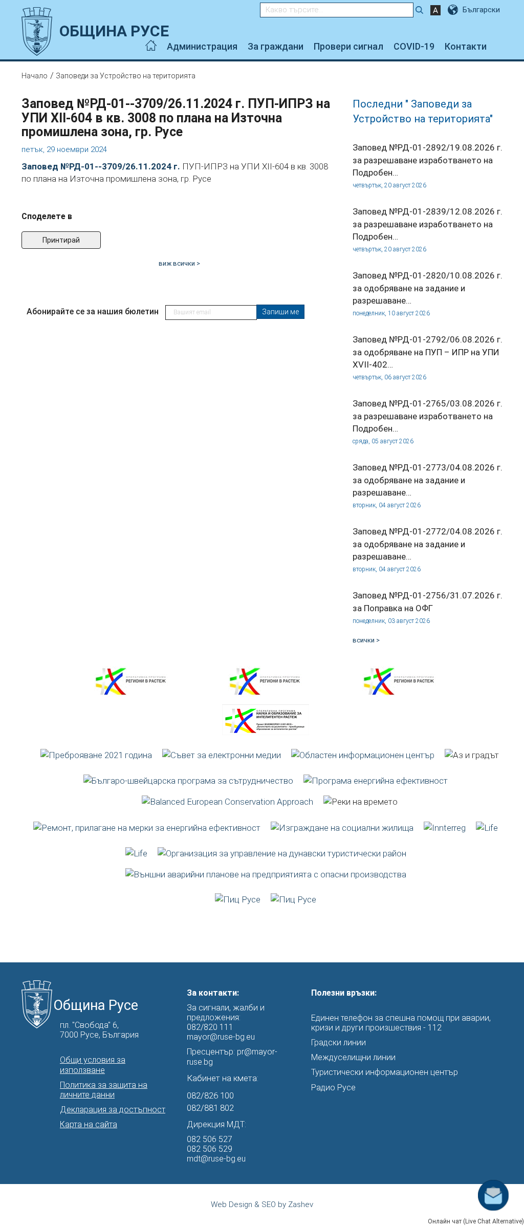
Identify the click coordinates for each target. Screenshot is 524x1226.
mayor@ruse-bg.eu (221, 1037)
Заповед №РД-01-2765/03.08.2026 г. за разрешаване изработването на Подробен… (428, 416)
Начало (34, 76)
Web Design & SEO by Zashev (262, 1204)
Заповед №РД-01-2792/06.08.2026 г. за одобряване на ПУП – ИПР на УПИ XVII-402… (428, 352)
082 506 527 (209, 1139)
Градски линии (338, 1042)
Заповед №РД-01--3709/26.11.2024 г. (100, 166)
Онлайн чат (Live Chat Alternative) (476, 1221)
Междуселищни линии (353, 1057)
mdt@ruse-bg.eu (216, 1159)
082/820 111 (210, 1027)
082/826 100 (210, 1095)
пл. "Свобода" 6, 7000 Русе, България (99, 1030)
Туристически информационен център (384, 1072)
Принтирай (61, 240)
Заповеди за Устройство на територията (125, 76)
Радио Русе (333, 1087)
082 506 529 (209, 1149)
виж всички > (179, 263)
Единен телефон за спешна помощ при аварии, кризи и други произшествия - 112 (401, 1023)
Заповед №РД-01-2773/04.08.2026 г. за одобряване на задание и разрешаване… (428, 480)
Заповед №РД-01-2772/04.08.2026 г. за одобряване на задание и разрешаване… (428, 544)
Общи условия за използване (92, 1064)
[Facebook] (500, 46)
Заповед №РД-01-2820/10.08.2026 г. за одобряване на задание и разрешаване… (428, 288)
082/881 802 (210, 1108)
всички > (366, 640)
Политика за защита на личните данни (103, 1090)
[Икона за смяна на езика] (454, 9)
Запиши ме (280, 312)
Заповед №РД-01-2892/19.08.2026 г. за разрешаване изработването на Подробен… (428, 160)
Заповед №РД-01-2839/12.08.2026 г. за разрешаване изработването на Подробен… (428, 224)
